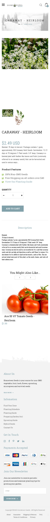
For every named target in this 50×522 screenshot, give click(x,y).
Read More (8, 392)
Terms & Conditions (20, 517)
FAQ (40, 515)
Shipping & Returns (30, 515)
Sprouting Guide (10, 420)
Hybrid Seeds (9, 424)
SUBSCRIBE (11, 499)
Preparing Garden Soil (13, 416)
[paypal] (25, 459)
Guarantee (16, 515)
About (9, 515)
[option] (25, 54)
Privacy (32, 517)
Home (19, 24)
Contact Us (8, 427)
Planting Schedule (12, 409)
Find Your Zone (10, 405)
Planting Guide (10, 413)
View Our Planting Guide (18, 181)
